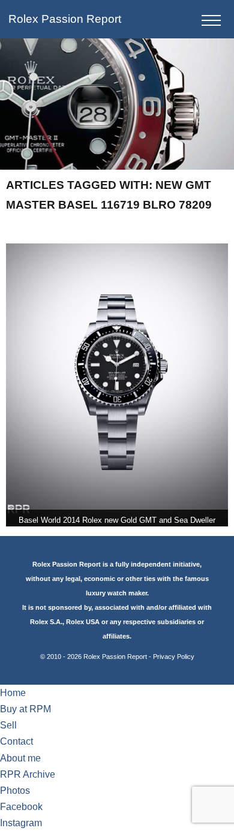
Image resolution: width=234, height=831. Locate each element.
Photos (15, 790)
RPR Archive (27, 774)
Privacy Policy (173, 656)
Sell (8, 725)
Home (13, 693)
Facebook (21, 807)
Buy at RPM (25, 709)
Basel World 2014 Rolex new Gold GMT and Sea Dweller (117, 520)
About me (20, 758)
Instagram (21, 823)
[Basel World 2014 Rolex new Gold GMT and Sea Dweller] (117, 384)
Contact (16, 741)
